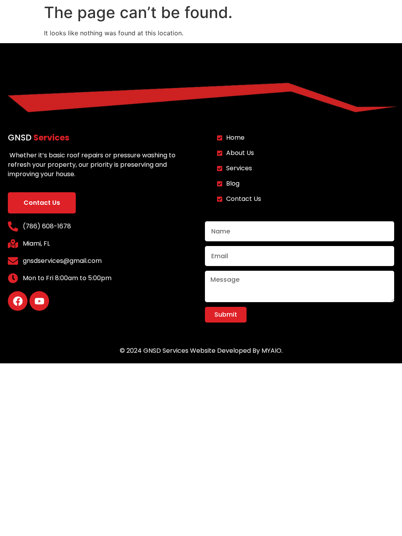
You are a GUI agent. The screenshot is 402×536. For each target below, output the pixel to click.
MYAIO (271, 350)
